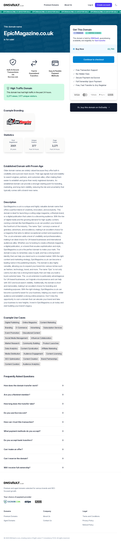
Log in (90, 5)
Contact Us (47, 521)
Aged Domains (9, 521)
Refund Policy (88, 525)
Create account (103, 5)
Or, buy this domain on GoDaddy (92, 107)
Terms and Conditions (91, 516)
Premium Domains (51, 5)
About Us (68, 5)
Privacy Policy (88, 521)
